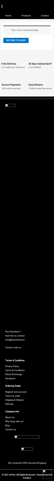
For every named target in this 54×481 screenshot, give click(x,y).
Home (8, 15)
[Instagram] (12, 354)
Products (26, 15)
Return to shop (16, 40)
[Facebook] (7, 354)
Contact (45, 15)
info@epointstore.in (15, 339)
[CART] (49, 6)
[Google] (18, 354)
